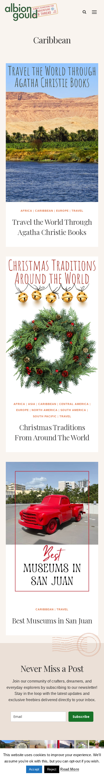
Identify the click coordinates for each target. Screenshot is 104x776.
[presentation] (52, 132)
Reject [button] (51, 769)
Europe (62, 210)
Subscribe (81, 716)
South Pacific (45, 416)
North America (45, 410)
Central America (74, 404)
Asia (31, 404)
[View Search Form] (84, 12)
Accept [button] (34, 769)
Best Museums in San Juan (52, 620)
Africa (26, 210)
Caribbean (44, 210)
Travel (77, 210)
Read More (69, 769)
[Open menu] (94, 12)
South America (73, 410)
